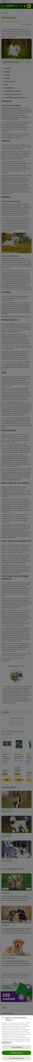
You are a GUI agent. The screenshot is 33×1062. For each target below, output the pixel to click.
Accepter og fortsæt (16, 1053)
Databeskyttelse (6, 1043)
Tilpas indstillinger (16, 1047)
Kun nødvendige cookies (16, 1058)
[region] (16, 1038)
